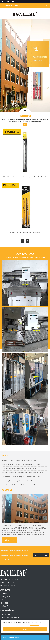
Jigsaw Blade (5, 614)
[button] (22, 241)
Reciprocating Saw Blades (9, 617)
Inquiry (37, 555)
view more (9, 540)
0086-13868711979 (7, 582)
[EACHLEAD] (25, 13)
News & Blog (5, 603)
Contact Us (4, 606)
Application (25, 284)
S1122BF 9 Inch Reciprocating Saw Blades (25, 232)
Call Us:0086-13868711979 (13, 5)
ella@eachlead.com (7, 585)
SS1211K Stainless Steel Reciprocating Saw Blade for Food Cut (25, 177)
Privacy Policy (35, 625)
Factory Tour (5, 597)
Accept (25, 629)
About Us (3, 594)
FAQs (2, 600)
